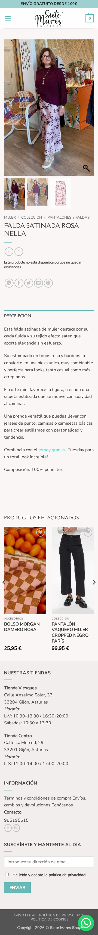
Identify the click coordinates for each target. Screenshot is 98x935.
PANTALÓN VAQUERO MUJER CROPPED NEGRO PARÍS (70, 632)
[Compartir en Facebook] (18, 283)
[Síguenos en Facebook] (8, 828)
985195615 (16, 820)
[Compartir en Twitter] (28, 283)
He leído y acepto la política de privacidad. (49, 875)
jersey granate (52, 450)
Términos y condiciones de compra (37, 798)
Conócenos (62, 805)
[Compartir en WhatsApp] (9, 283)
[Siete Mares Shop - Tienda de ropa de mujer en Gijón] (49, 18)
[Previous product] (18, 251)
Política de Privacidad (61, 915)
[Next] (93, 593)
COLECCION (31, 217)
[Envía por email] (38, 283)
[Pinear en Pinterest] (48, 283)
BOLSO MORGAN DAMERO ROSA (22, 627)
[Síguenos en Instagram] (16, 828)
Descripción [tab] (17, 315)
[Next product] (9, 251)
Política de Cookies (50, 919)
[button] (7, 18)
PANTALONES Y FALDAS (68, 217)
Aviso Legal (24, 915)
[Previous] (4, 593)
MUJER (10, 217)
